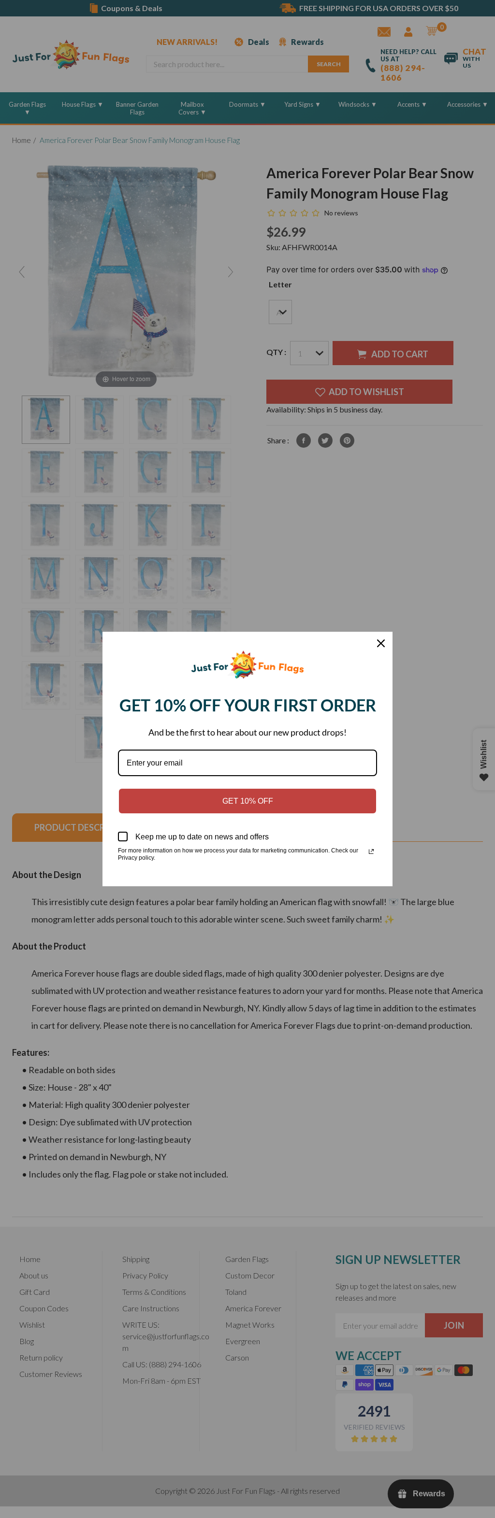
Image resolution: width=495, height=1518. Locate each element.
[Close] (381, 643)
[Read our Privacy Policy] (371, 851)
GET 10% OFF (247, 801)
